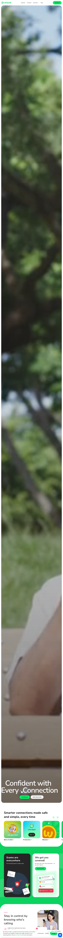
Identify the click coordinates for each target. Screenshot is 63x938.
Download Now (40, 868)
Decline (47, 933)
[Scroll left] (53, 817)
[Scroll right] (57, 817)
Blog (42, 2)
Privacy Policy (19, 935)
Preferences (41, 933)
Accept (53, 933)
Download (57, 2)
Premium (29, 2)
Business (35, 2)
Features (23, 2)
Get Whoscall (25, 797)
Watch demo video (37, 797)
